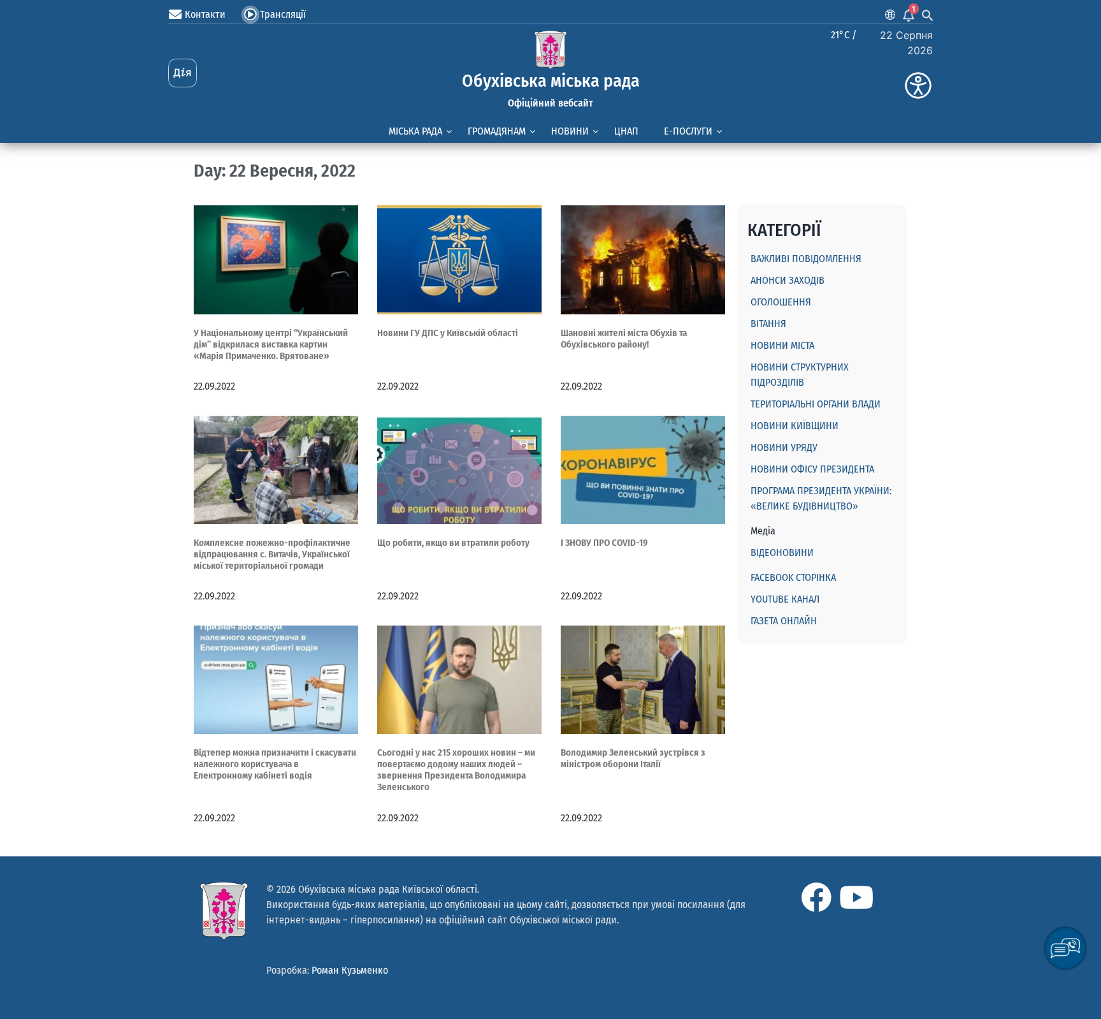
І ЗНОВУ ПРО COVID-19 (604, 542)
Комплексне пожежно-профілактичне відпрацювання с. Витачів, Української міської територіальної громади (272, 554)
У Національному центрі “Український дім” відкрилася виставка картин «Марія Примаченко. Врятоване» (271, 344)
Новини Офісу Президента (812, 469)
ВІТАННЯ (768, 324)
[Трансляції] (250, 14)
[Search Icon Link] (927, 14)
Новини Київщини (794, 426)
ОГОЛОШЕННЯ (781, 302)
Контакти (205, 14)
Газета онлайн (784, 621)
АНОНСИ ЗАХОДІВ (787, 280)
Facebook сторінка (793, 577)
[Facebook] (816, 897)
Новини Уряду (784, 447)
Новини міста (782, 345)
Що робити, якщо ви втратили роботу (453, 542)
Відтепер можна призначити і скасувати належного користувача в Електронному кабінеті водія (275, 764)
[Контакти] (175, 14)
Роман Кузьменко (350, 970)
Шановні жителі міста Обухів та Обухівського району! (624, 338)
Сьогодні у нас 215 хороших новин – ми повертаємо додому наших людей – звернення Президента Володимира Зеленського (456, 770)
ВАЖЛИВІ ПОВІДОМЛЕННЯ (806, 259)
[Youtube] (856, 897)
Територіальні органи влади (816, 404)
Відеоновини (782, 552)
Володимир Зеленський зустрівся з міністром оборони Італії (633, 758)
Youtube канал (785, 599)
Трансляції (283, 14)
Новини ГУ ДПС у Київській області (447, 333)
